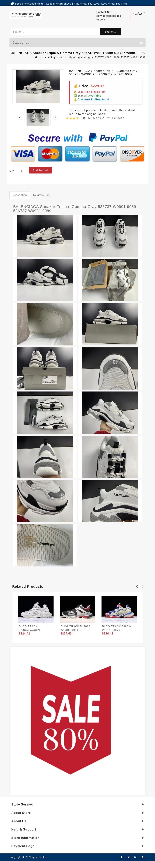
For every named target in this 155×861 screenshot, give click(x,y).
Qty (11, 170)
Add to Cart (40, 170)
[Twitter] (128, 857)
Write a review (115, 117)
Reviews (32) (41, 195)
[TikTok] (142, 857)
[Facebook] (121, 857)
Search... (110, 31)
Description (19, 195)
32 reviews (94, 117)
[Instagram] (135, 857)
